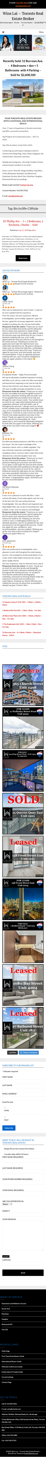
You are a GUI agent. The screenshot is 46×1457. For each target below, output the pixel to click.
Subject (6, 1211)
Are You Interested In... (13, 1201)
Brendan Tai (7, 433)
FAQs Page (6, 1351)
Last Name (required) (12, 1168)
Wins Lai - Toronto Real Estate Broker (18, 282)
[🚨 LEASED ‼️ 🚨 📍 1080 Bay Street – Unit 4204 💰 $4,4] (23, 985)
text (6, 1120)
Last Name (7, 1085)
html (6, 1110)
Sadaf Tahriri (7, 302)
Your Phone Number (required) (17, 1179)
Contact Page (6, 1382)
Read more (23, 258)
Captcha (6, 1260)
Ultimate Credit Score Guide (12, 1367)
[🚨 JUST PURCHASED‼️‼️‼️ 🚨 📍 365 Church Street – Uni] (23, 685)
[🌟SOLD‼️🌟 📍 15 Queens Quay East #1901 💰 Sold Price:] (23, 813)
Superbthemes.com (31, 1453)
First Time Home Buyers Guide (13, 1356)
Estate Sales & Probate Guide (12, 1372)
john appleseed (8, 541)
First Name (7, 1077)
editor (33, 230)
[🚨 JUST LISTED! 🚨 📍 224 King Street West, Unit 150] (23, 771)
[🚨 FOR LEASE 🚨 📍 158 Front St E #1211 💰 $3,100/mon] (23, 899)
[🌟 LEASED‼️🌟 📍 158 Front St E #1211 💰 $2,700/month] (23, 856)
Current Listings (7, 1377)
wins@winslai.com (23, 6)
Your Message (9, 1219)
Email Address (9, 1094)
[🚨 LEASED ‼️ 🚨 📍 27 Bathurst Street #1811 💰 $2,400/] (23, 1028)
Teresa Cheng (8, 366)
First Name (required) (12, 1157)
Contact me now (26, 185)
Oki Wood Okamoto (10, 487)
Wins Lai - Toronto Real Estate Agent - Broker (21, 292)
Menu (41, 32)
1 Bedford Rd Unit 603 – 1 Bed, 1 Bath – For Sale (21, 610)
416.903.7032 (22, 3)
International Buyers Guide (11, 1361)
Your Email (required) (13, 1190)
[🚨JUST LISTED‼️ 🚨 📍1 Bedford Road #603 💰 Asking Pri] (23, 942)
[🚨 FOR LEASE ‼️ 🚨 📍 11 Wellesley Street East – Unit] (23, 728)
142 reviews (28, 284)
